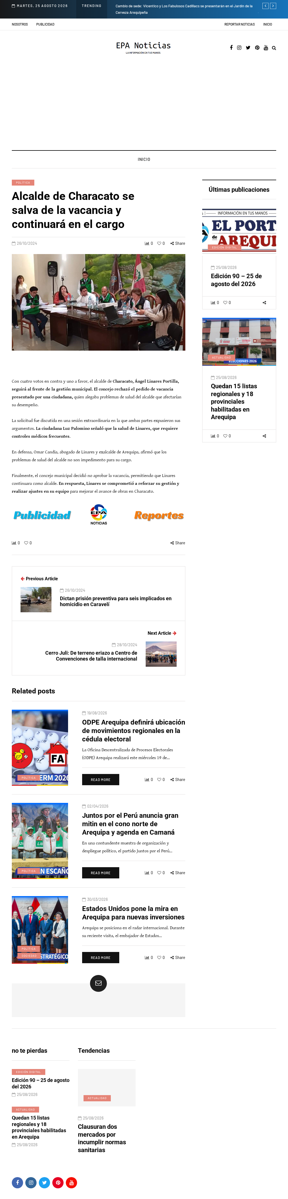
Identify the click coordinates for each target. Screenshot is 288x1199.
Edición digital (224, 247)
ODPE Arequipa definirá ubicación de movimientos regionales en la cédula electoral (133, 730)
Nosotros (20, 24)
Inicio (267, 24)
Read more (101, 780)
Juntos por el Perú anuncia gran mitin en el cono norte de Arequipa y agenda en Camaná (130, 824)
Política (23, 182)
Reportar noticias (239, 24)
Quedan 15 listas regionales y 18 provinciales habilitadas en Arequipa (234, 402)
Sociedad (29, 955)
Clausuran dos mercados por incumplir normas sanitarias (102, 1138)
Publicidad (45, 24)
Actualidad (221, 357)
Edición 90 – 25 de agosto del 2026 (236, 280)
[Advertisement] (144, 108)
